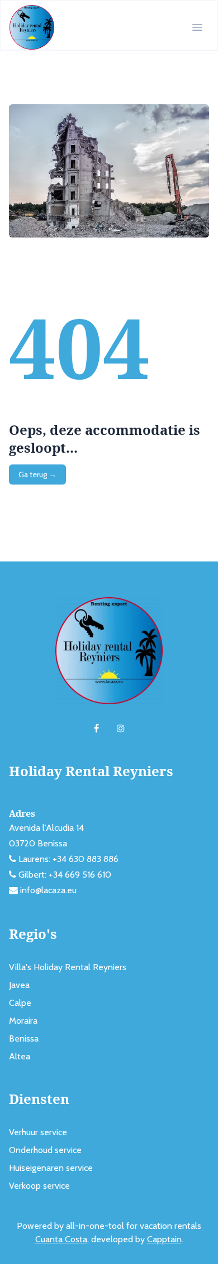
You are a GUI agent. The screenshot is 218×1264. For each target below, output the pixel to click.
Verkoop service (39, 1185)
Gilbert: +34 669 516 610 (64, 874)
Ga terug (37, 474)
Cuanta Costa (61, 1239)
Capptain (164, 1239)
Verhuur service (38, 1132)
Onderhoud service (45, 1150)
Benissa (24, 1038)
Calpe (20, 1002)
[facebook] (96, 728)
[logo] (32, 27)
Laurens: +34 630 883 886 (68, 859)
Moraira (23, 1020)
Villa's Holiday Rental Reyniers (67, 967)
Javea (19, 985)
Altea (19, 1056)
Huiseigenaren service (51, 1168)
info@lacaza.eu (48, 890)
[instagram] (121, 728)
